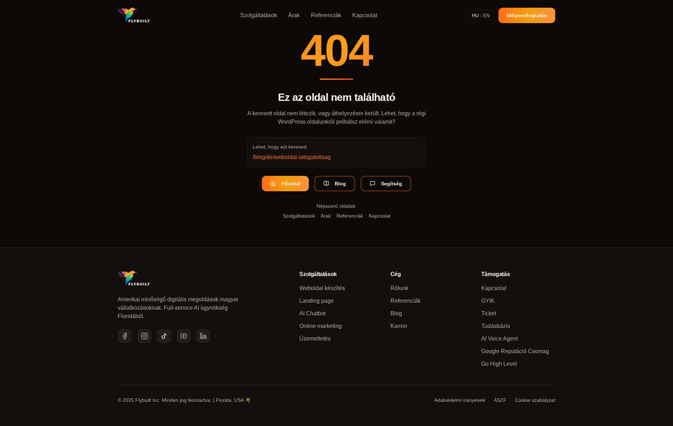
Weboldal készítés (322, 288)
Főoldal (290, 183)
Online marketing (320, 326)
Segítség (391, 183)
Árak (294, 15)
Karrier (398, 326)
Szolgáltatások (258, 15)
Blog (340, 183)
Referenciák (326, 15)
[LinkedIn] (203, 336)
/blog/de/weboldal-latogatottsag (292, 157)
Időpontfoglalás (527, 15)
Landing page (316, 301)
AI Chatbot (312, 313)
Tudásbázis (495, 326)
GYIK (488, 301)
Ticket (488, 313)
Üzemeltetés (315, 339)
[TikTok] (164, 336)
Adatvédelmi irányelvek (459, 400)
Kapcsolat (364, 15)
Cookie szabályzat (535, 400)
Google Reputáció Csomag (515, 351)
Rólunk (399, 288)
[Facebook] (125, 336)
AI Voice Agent (499, 339)
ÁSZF (500, 400)
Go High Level (499, 364)
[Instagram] (144, 336)
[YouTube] (184, 336)
